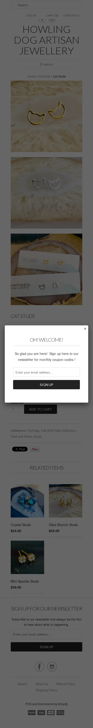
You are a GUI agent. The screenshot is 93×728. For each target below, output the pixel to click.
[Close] (85, 328)
